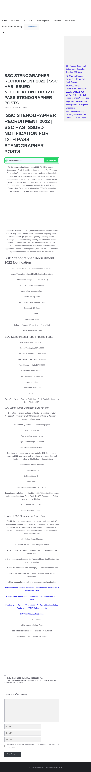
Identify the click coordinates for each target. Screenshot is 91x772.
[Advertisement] (32, 52)
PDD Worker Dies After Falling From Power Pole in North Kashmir (76, 79)
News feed (15, 21)
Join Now (52, 160)
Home (4, 21)
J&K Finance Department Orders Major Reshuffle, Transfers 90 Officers (76, 69)
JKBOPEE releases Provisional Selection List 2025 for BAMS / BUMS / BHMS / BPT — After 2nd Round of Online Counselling (77, 92)
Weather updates (43, 21)
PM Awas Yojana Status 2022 (32, 614)
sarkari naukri (32, 27)
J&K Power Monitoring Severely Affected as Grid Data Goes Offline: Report (76, 115)
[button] (3, 33)
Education (57, 21)
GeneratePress (57, 767)
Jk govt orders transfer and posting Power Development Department (77, 105)
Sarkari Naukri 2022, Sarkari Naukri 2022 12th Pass (25, 678)
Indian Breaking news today (12, 27)
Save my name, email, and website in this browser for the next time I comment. (33, 746)
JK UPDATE (27, 21)
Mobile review (70, 21)
